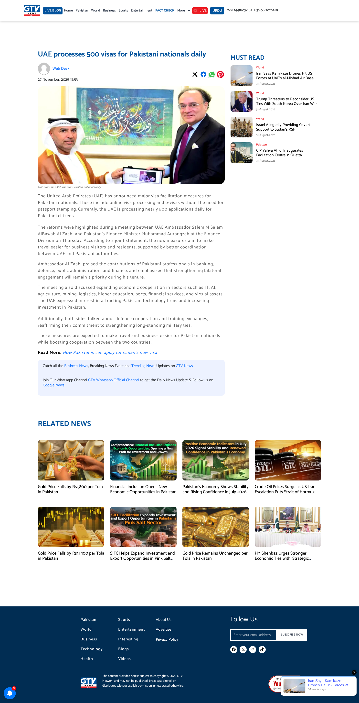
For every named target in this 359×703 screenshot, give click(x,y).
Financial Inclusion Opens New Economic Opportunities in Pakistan (143, 489)
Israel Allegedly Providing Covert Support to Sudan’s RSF (283, 127)
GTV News (184, 366)
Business (109, 10)
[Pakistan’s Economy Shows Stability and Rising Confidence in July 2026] (215, 460)
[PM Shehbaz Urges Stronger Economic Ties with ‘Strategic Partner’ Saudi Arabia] (288, 526)
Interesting (128, 639)
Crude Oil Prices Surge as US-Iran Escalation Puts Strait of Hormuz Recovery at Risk (285, 492)
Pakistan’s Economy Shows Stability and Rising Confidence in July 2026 (215, 489)
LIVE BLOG (52, 10)
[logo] (32, 10)
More (181, 10)
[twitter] (243, 649)
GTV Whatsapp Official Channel (114, 380)
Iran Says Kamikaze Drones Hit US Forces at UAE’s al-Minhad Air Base (285, 75)
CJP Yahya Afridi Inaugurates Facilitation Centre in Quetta (279, 152)
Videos (124, 659)
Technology (92, 649)
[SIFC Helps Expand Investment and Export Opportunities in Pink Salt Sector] (143, 526)
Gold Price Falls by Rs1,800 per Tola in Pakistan (70, 489)
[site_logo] (91, 682)
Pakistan (82, 10)
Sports (123, 10)
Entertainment (141, 10)
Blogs (123, 649)
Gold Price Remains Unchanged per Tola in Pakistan (215, 556)
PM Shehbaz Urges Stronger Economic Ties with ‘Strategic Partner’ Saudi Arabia (282, 559)
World (95, 10)
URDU (217, 11)
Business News (76, 366)
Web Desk (61, 68)
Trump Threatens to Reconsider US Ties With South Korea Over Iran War (286, 101)
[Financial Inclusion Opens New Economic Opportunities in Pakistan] (143, 460)
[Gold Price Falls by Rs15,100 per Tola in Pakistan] (71, 526)
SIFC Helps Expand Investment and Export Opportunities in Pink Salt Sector (142, 559)
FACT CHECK (164, 10)
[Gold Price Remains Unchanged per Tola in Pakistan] (215, 526)
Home (68, 10)
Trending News (143, 366)
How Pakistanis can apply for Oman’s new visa (110, 352)
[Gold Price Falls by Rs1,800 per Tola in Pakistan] (71, 460)
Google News (53, 385)
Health (87, 659)
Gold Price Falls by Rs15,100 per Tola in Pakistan (71, 556)
